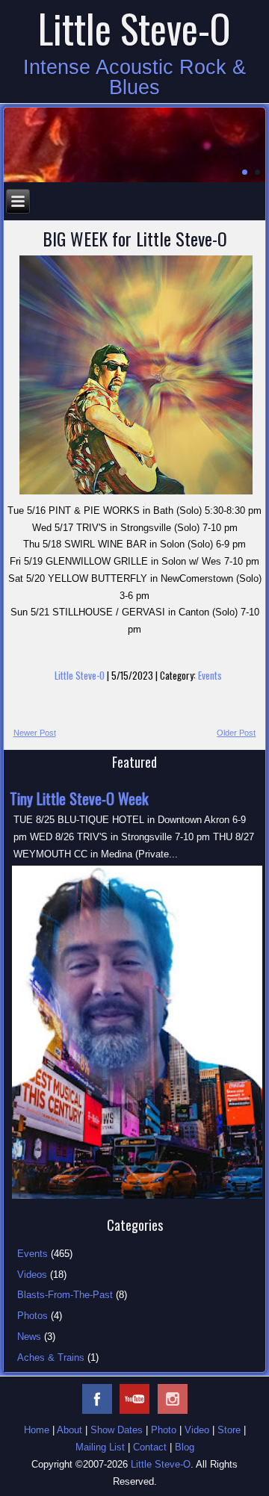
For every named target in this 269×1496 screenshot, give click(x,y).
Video (197, 1430)
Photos (32, 1315)
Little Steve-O (80, 675)
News (29, 1336)
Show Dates (116, 1430)
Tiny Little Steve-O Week (79, 798)
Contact (150, 1447)
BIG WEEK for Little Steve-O (135, 238)
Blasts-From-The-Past (65, 1294)
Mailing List (100, 1447)
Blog (184, 1447)
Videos (32, 1274)
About (69, 1430)
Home (36, 1430)
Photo (163, 1430)
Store (229, 1430)
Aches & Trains (50, 1357)
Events (210, 675)
